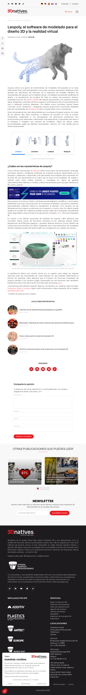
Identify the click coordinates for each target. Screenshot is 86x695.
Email (16, 419)
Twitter (19, 288)
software (36, 171)
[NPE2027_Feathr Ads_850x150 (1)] (43, 193)
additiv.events (43, 556)
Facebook (12, 288)
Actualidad (17, 20)
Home (9, 20)
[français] (52, 4)
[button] (4, 691)
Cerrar (10, 684)
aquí (60, 283)
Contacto (75, 4)
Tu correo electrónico (26, 513)
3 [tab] (45, 489)
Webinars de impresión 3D (60, 616)
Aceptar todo (41, 684)
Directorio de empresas (59, 604)
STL (58, 213)
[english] (45, 4)
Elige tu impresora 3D (58, 602)
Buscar (69, 12)
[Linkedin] (2, 43)
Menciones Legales (59, 684)
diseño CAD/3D (33, 100)
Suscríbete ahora (59, 513)
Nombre (16, 411)
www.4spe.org (62, 582)
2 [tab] (41, 489)
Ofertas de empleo (58, 611)
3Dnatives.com (30, 556)
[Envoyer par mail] (2, 48)
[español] (49, 4)
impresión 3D (33, 109)
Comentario (18, 395)
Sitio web (16, 426)
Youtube (27, 288)
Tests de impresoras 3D (59, 607)
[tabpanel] (24, 471)
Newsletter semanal (15, 291)
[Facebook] (2, 38)
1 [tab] (38, 489)
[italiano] (56, 4)
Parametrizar (25, 684)
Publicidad (65, 4)
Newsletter (54, 614)
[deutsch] (42, 4)
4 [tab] (48, 489)
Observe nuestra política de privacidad (16, 676)
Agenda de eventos (58, 609)
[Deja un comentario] (2, 53)
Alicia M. (31, 37)
